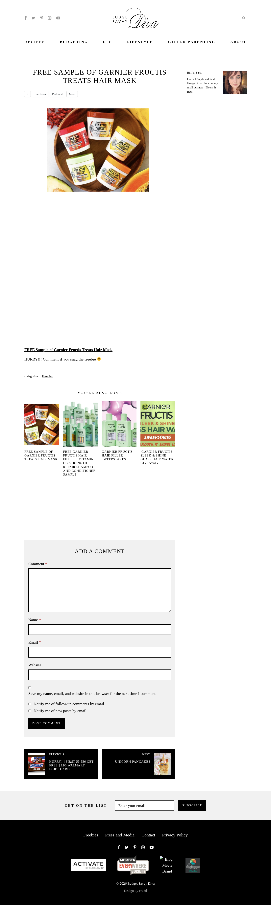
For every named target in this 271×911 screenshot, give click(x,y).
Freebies (47, 376)
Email (34, 642)
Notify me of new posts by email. (60, 711)
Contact (148, 834)
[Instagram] (49, 18)
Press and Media (120, 834)
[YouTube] (58, 18)
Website (34, 665)
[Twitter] (33, 18)
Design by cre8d (135, 891)
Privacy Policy (175, 834)
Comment (37, 564)
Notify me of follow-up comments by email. (69, 704)
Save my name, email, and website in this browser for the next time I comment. (92, 693)
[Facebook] (25, 18)
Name (34, 620)
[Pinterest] (42, 18)
